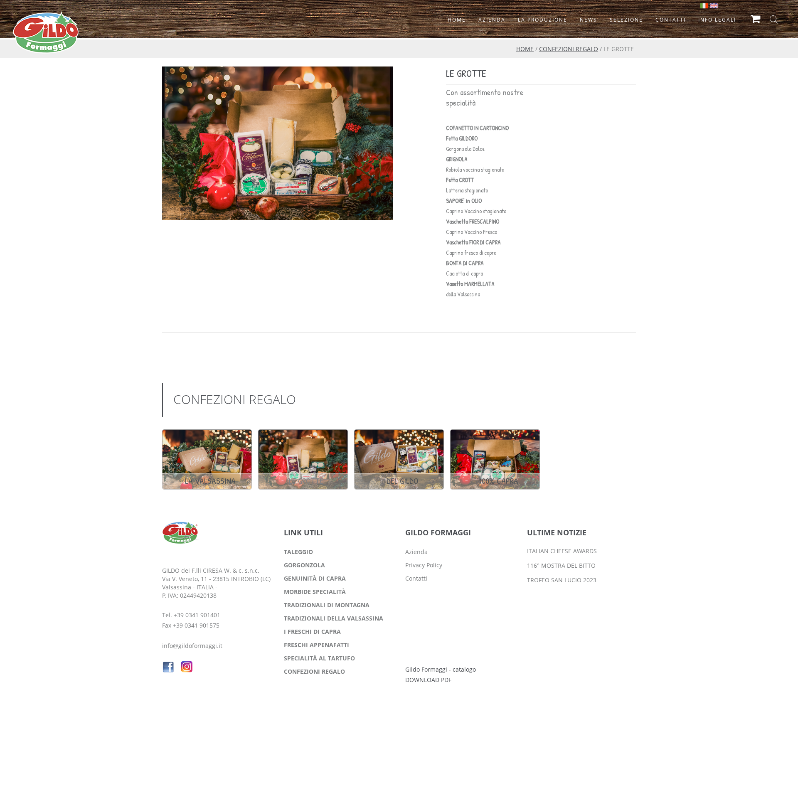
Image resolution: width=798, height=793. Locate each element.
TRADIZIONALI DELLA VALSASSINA (333, 618)
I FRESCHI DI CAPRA (312, 631)
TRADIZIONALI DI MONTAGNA (326, 605)
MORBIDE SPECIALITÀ (315, 592)
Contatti (416, 578)
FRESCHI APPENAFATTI (316, 645)
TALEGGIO (298, 552)
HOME (525, 49)
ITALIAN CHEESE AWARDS (562, 551)
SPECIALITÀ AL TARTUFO (319, 658)
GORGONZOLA (304, 565)
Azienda (416, 552)
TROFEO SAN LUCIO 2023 (561, 580)
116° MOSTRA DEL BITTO (561, 565)
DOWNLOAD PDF (428, 680)
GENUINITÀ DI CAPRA (315, 578)
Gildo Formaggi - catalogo (440, 669)
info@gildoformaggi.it (192, 646)
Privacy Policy (423, 565)
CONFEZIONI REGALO (568, 49)
